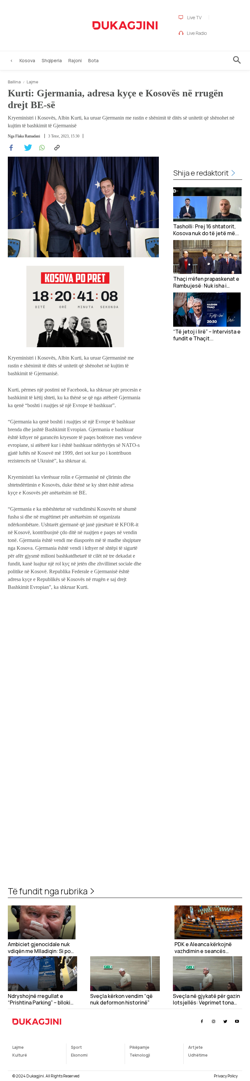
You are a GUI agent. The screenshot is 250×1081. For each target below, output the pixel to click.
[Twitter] (26, 147)
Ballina (14, 82)
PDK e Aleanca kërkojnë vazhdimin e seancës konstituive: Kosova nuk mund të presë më (203, 948)
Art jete (195, 1047)
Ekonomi (79, 1055)
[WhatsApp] (41, 147)
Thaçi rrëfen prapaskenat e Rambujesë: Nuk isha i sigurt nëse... (206, 282)
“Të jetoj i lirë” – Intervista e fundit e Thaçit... (207, 335)
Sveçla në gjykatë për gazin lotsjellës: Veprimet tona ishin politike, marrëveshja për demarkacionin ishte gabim (206, 999)
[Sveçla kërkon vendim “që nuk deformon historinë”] (125, 973)
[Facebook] (11, 147)
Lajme (32, 82)
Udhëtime (198, 1055)
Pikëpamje (139, 1047)
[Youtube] (237, 1022)
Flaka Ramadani (27, 136)
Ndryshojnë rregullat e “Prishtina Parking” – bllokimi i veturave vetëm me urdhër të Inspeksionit (42, 999)
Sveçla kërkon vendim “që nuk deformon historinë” (121, 999)
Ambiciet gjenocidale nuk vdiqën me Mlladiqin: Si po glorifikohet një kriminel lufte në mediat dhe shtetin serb (41, 948)
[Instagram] (213, 1022)
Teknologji (140, 1055)
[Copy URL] (55, 147)
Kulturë (19, 1055)
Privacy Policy (226, 1076)
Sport (76, 1047)
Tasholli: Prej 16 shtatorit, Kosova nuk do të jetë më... (206, 230)
